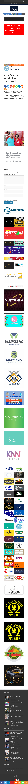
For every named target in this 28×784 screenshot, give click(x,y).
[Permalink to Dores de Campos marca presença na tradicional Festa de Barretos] (7, 735)
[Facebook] (5, 86)
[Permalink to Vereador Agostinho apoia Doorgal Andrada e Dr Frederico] (7, 741)
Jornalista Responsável (9, 770)
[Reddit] (22, 86)
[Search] (23, 1)
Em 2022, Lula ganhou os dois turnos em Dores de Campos (16, 746)
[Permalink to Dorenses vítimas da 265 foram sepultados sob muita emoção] (7, 724)
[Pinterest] (11, 86)
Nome (5, 185)
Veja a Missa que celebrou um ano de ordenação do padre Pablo (14, 29)
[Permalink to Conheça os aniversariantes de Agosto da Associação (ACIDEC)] (7, 706)
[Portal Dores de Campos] (14, 10)
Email (5, 189)
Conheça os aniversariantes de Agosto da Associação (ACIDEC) (16, 704)
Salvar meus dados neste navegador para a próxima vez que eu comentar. (13, 200)
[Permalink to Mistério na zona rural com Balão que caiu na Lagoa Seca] (7, 712)
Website (6, 193)
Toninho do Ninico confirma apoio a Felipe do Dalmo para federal (16, 758)
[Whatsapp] (16, 86)
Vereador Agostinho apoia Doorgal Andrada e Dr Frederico (16, 740)
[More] (5, 89)
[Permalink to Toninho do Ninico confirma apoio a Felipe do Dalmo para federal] (7, 760)
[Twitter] (8, 86)
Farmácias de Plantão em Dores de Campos (14, 768)
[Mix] (13, 86)
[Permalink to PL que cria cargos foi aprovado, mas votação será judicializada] (7, 699)
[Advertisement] (14, 50)
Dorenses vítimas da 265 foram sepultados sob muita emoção (16, 723)
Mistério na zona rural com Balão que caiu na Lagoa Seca (16, 710)
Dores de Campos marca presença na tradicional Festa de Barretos (16, 734)
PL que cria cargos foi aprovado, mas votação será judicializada (16, 698)
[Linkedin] (19, 86)
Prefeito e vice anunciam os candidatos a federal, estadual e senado (16, 752)
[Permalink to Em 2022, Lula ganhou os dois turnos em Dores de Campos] (7, 748)
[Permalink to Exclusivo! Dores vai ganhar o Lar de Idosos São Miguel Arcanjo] (7, 718)
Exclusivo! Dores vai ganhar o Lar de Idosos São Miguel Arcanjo (16, 716)
